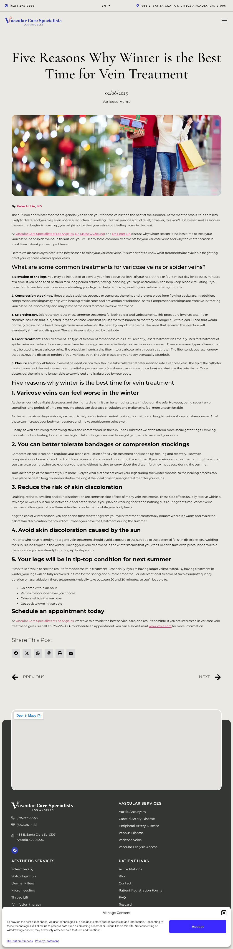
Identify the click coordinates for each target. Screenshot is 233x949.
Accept (198, 926)
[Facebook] (14, 850)
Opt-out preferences (20, 941)
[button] (224, 913)
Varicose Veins (117, 102)
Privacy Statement (47, 941)
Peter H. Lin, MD (29, 206)
